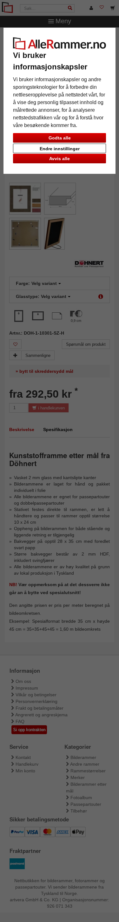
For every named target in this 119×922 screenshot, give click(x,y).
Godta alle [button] (60, 137)
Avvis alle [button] (59, 158)
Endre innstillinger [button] (60, 148)
